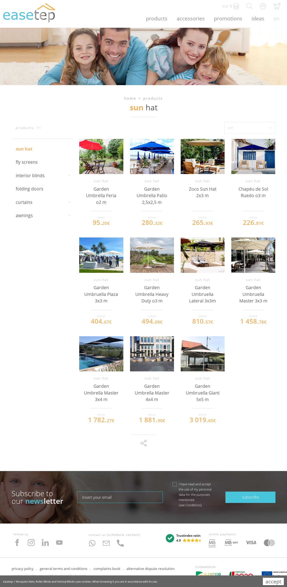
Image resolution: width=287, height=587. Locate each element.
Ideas (257, 18)
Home (130, 98)
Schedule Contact (123, 535)
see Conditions (190, 505)
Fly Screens (27, 162)
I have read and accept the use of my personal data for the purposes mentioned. (195, 494)
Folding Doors (29, 189)
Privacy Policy (23, 568)
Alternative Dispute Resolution (150, 568)
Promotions (228, 18)
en (277, 18)
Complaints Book (106, 568)
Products (156, 18)
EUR (227, 6)
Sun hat (24, 149)
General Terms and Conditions (63, 568)
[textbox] (120, 497)
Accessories (191, 18)
